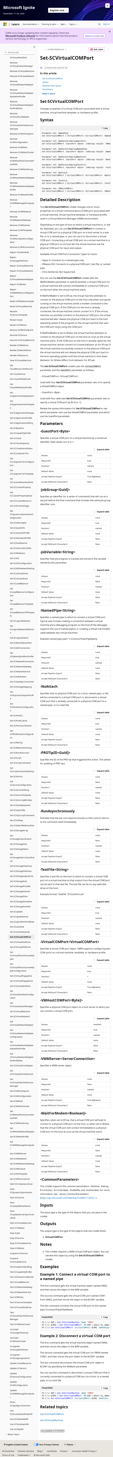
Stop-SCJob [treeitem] (15, 1233)
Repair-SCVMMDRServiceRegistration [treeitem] (22, 293)
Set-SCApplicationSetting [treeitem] (21, 423)
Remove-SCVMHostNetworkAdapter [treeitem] (22, 176)
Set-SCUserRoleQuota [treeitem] (20, 932)
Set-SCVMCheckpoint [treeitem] (19, 1091)
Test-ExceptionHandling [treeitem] (21, 1266)
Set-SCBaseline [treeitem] (17, 428)
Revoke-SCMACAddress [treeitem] (20, 350)
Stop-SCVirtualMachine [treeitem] (20, 1243)
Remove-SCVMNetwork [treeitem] (20, 211)
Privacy (63, 1451)
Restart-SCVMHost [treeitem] (18, 325)
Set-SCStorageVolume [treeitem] (20, 891)
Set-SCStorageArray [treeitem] (19, 830)
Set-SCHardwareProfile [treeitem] (20, 538)
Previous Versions (26, 1451)
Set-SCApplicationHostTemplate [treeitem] (22, 404)
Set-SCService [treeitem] (16, 776)
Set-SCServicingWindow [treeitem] (21, 800)
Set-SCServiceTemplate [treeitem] (20, 795)
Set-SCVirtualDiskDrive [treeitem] (20, 942)
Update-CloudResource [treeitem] (20, 1363)
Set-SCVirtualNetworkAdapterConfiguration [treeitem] (21, 1033)
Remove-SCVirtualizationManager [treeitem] (21, 64)
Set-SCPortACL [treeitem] (16, 715)
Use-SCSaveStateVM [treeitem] (19, 1419)
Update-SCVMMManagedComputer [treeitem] (22, 1393)
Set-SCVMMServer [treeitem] (18, 1153)
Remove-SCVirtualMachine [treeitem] (22, 71)
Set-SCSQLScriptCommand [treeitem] (22, 815)
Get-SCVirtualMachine (51, 1420)
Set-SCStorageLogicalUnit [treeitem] (21, 876)
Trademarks (23, 1455)
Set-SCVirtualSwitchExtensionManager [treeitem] (21, 1082)
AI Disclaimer (8, 1451)
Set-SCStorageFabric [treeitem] (19, 849)
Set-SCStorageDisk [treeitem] (18, 844)
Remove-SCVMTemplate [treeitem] (21, 230)
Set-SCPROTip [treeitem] (16, 742)
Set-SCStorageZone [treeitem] (19, 896)
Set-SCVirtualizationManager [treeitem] (21, 1005)
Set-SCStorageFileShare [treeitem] (21, 871)
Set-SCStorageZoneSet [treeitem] (20, 906)
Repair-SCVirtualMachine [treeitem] (21, 265)
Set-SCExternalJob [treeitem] (18, 522)
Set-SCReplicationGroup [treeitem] (21, 747)
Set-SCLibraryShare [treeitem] (19, 578)
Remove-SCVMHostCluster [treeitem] (22, 152)
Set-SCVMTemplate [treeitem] (18, 1173)
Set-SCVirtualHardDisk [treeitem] (20, 986)
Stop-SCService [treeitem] (17, 1238)
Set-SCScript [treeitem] (15, 758)
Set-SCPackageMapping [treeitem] (21, 686)
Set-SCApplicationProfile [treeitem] (21, 418)
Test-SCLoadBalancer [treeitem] (19, 1282)
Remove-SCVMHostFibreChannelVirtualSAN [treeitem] (22, 161)
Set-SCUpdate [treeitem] (16, 911)
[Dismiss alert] (107, 5)
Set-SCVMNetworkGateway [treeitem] (22, 1163)
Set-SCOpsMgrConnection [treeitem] (22, 681)
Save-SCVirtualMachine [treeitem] (20, 360)
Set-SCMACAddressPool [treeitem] (21, 642)
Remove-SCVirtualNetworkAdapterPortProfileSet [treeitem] (21, 105)
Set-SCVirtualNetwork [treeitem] (20, 1016)
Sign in (106, 24)
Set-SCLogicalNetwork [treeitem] (20, 621)
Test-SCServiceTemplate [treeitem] (21, 1302)
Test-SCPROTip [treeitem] (16, 1297)
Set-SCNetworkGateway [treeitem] (20, 666)
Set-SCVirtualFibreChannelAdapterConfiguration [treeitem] (22, 967)
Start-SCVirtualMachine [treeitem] (20, 1223)
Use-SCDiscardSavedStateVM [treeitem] (21, 1412)
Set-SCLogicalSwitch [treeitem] (19, 637)
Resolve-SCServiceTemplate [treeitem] (18, 313)
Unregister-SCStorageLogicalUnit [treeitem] (20, 1356)
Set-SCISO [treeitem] (14, 558)
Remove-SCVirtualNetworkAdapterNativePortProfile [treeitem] (21, 93)
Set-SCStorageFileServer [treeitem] (21, 866)
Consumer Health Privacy (83, 1451)
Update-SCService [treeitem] (18, 1368)
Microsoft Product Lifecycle (20, 35)
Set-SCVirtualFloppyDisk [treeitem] (21, 976)
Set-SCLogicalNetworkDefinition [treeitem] (22, 629)
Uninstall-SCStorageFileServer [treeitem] (19, 1331)
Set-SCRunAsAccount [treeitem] (19, 752)
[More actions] (108, 49)
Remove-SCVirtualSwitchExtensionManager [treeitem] (21, 125)
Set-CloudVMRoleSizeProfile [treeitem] (21, 386)
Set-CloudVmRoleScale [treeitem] (20, 379)
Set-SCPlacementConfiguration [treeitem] (21, 707)
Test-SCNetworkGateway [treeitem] (21, 1287)
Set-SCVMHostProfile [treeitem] (19, 1136)
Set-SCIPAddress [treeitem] (17, 553)
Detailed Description (51, 85)
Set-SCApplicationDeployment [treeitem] (22, 394)
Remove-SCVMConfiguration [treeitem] (19, 141)
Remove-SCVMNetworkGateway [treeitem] (20, 218)
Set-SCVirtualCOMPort (52, 78)
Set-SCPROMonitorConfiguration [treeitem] (22, 734)
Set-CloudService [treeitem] (17, 374)
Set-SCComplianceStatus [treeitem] (21, 448)
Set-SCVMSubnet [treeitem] (17, 1168)
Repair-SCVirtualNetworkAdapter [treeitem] (21, 278)
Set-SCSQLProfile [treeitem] (17, 810)
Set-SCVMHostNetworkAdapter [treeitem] (22, 1130)
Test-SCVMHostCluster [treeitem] (20, 1324)
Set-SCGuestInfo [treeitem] (17, 528)
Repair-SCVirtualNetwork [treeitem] (21, 271)
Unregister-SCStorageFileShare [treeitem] (19, 1348)
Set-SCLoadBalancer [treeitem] (19, 583)
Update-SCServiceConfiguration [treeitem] (21, 1375)
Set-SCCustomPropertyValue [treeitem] (21, 494)
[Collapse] (34, 47)
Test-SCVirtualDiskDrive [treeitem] (20, 1307)
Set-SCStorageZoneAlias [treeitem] (21, 901)
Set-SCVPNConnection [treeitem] (20, 1179)
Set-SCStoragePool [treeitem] (18, 881)
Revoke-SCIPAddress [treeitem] (19, 345)
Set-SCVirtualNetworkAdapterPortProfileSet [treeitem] (21, 1057)
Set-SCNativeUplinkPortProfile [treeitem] (22, 655)
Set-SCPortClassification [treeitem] (21, 725)
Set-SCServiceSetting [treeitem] (19, 790)
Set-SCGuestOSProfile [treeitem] (20, 533)
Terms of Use (8, 1455)
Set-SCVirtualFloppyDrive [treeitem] (21, 981)
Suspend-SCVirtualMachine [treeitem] (18, 1260)
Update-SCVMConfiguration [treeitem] (19, 1384)
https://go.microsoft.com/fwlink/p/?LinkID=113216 (67, 1197)
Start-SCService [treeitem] (17, 1197)
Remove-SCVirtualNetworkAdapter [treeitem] (21, 83)
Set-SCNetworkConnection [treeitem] (22, 661)
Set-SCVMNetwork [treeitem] (18, 1158)
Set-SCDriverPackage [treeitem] (19, 505)
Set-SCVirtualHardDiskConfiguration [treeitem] (22, 994)
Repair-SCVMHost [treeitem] (18, 284)
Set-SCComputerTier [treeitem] (19, 453)
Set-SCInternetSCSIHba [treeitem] (20, 548)
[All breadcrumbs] (42, 49)
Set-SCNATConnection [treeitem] (20, 648)
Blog (39, 1451)
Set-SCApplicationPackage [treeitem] (22, 413)
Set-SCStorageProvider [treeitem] (20, 886)
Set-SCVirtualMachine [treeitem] (20, 1011)
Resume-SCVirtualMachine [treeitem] (22, 340)
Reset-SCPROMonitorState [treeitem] (22, 301)
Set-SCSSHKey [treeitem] (16, 820)
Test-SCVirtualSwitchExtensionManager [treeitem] (21, 1316)
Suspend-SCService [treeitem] (19, 1253)
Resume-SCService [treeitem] (18, 335)
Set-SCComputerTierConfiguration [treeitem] (22, 462)
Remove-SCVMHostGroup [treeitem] (21, 169)
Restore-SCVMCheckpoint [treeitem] (21, 330)
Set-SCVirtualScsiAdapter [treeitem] (21, 1065)
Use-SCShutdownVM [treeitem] (19, 1424)
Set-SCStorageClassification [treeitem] (21, 837)
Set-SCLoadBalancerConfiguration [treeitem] (22, 592)
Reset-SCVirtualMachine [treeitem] (21, 306)
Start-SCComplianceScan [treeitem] (21, 1184)
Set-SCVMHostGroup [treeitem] (19, 1123)
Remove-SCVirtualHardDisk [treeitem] (18, 56)
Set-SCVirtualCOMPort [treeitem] (20, 937)
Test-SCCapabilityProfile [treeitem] (21, 1272)
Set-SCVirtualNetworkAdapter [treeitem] (21, 1023)
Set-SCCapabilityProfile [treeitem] (20, 433)
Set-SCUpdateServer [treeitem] (19, 916)
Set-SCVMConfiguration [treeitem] (20, 1096)
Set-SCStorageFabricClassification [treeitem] (22, 857)
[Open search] (99, 24)
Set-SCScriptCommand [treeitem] (20, 763)
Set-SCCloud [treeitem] (15, 438)
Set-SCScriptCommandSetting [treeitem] (22, 770)
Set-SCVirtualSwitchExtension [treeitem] (21, 1072)
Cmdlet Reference (56, 49)
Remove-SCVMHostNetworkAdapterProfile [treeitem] (22, 186)
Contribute (52, 1451)
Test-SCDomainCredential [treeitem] (21, 1277)
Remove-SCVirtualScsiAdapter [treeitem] (19, 115)
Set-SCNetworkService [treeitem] (20, 671)
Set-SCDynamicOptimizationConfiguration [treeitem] (21, 514)
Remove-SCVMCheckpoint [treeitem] (21, 133)
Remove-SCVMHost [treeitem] (18, 147)
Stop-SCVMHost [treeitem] (17, 1248)
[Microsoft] (5, 24)
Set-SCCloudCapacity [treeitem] (19, 443)
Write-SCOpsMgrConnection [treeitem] (20, 1404)
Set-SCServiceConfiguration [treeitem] (21, 783)
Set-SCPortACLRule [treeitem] (18, 720)
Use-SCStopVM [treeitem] (16, 1429)
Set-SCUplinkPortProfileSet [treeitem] (22, 921)
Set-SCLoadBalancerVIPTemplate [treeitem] (22, 612)
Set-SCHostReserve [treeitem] (18, 543)
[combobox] (18, 52)
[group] (75, 162)
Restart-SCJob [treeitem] (16, 320)
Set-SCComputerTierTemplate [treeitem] (22, 472)
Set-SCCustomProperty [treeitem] (20, 487)
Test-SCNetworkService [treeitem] (20, 1292)
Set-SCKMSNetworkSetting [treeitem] (22, 568)
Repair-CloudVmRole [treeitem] (19, 252)
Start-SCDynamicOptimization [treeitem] (21, 1191)
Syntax (45, 82)
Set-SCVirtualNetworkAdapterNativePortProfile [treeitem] (21, 1045)
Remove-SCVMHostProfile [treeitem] (21, 194)
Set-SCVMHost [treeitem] (16, 1101)
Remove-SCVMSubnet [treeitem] (20, 225)
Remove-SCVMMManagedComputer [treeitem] (22, 203)
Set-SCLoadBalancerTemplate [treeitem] (21, 602)
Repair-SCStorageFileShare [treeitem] (19, 259)
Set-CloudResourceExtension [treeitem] (21, 367)
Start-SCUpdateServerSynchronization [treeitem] (22, 1214)
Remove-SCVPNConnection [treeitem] (22, 247)
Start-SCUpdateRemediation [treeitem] (20, 1204)
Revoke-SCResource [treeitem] (19, 355)
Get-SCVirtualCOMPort (52, 1414)
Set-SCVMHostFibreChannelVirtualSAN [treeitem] (22, 1114)
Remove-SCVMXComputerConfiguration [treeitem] (21, 238)
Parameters (47, 89)
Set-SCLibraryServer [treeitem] (19, 573)
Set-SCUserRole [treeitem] (17, 926)
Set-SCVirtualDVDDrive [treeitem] (20, 947)
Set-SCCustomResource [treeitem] (20, 500)
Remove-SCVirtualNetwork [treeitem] (22, 76)
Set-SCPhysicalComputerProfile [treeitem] (22, 695)
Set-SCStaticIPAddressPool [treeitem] (22, 825)
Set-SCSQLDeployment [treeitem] (20, 805)
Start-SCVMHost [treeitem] (17, 1228)
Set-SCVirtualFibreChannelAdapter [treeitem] (22, 955)
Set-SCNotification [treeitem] (18, 676)
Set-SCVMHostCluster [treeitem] (19, 1106)
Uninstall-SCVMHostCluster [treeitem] (18, 1340)
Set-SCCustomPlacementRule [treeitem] (21, 480)
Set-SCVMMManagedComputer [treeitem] (22, 1145)
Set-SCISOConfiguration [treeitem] (21, 563)
